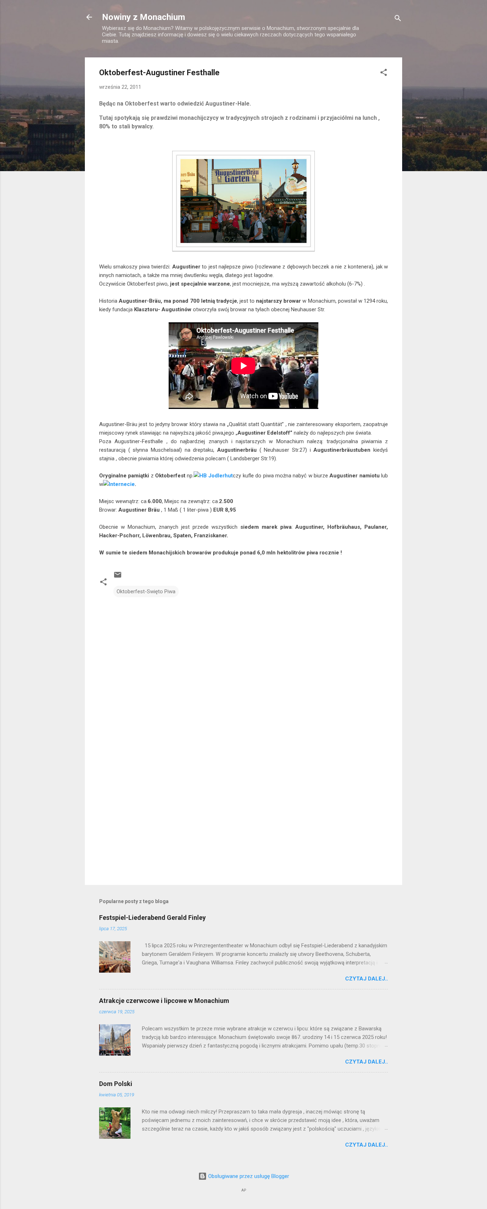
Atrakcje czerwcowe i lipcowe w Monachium (164, 1000)
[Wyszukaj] (398, 19)
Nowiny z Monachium (143, 17)
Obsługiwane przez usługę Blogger (248, 1176)
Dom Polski (115, 1083)
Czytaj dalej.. (366, 978)
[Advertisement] (243, 819)
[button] (383, 73)
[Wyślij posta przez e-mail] (117, 577)
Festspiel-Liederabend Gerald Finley (152, 917)
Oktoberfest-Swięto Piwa (146, 591)
